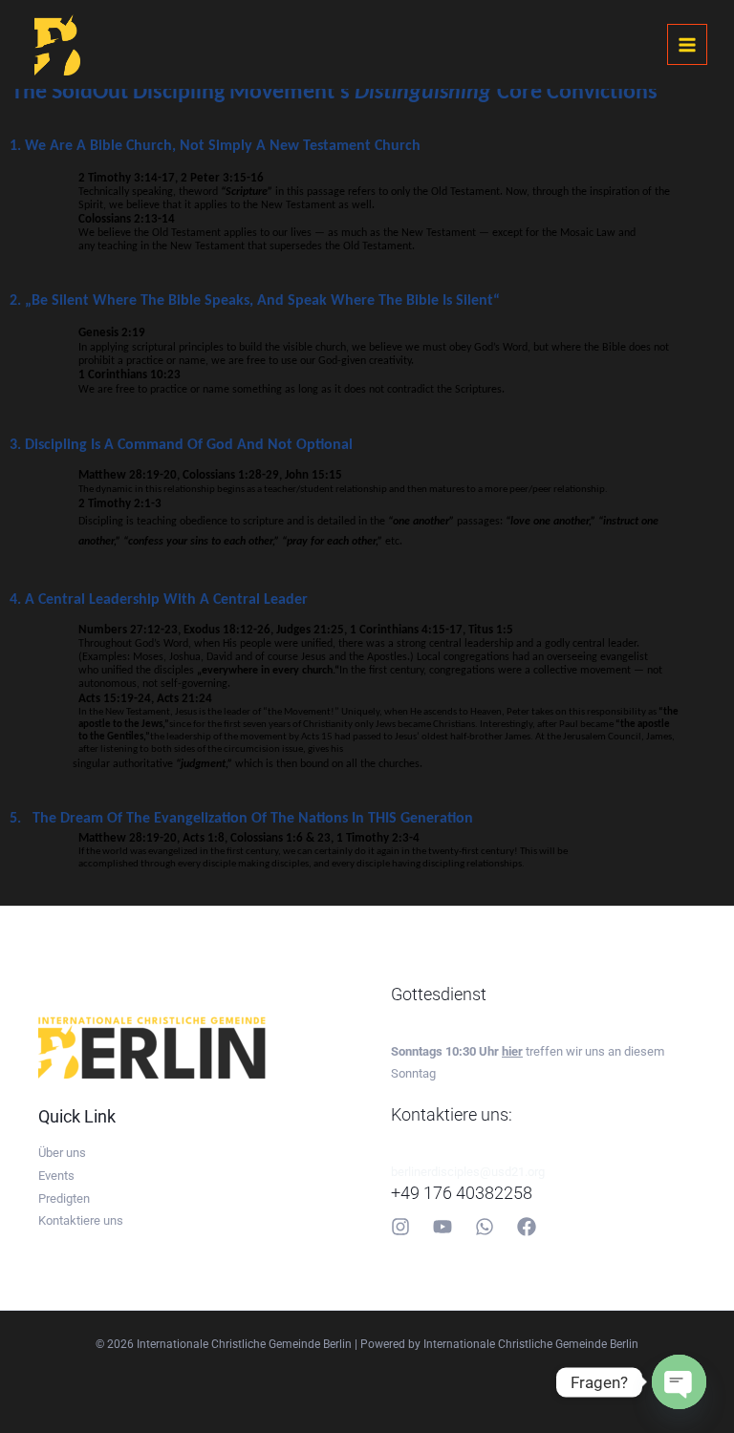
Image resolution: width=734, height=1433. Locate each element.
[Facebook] (526, 1226)
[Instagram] (400, 1226)
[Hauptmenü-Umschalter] (687, 44)
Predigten (64, 1198)
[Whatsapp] (484, 1226)
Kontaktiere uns (80, 1220)
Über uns (62, 1152)
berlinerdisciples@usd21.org (468, 1172)
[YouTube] (442, 1226)
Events (56, 1175)
